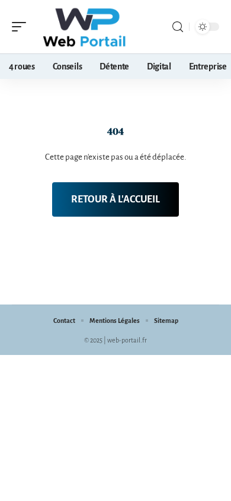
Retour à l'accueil (115, 199)
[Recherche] (177, 27)
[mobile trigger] (22, 26)
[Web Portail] (85, 26)
